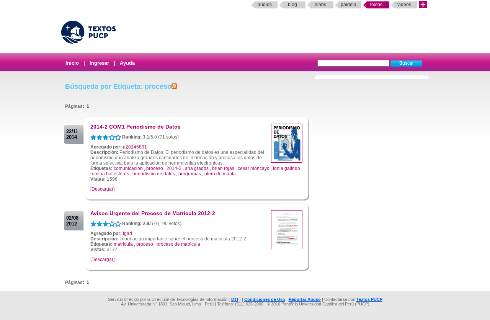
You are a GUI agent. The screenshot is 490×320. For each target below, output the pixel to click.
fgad (127, 233)
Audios (265, 4)
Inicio (72, 63)
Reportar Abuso (305, 299)
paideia (348, 4)
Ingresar (99, 63)
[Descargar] (102, 189)
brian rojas (223, 168)
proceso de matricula (178, 244)
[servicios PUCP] (423, 4)
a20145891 (135, 147)
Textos (376, 4)
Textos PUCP (369, 299)
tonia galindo (286, 168)
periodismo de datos (153, 173)
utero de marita (220, 173)
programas (189, 173)
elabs (320, 4)
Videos (404, 4)
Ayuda (127, 63)
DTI (234, 299)
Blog (292, 4)
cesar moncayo (254, 168)
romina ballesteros (109, 173)
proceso (154, 168)
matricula (123, 244)
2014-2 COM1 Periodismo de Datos (135, 127)
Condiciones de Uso (264, 299)
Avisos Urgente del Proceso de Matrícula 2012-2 (152, 213)
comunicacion (128, 168)
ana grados (197, 168)
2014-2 (174, 168)
